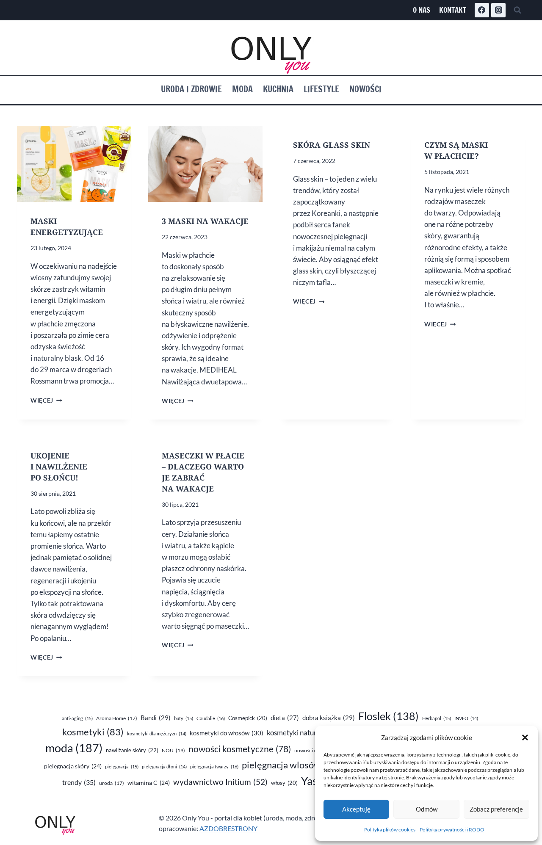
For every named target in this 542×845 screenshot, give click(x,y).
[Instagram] (498, 10)
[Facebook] (482, 10)
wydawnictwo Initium (220, 782)
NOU (173, 750)
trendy (79, 782)
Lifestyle (321, 89)
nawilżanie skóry (132, 750)
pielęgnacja (121, 766)
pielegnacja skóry (73, 766)
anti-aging (77, 718)
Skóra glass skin (331, 145)
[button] (525, 737)
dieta (285, 717)
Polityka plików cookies (389, 829)
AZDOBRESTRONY (228, 828)
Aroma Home (116, 718)
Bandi (156, 717)
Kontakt (452, 10)
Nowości (365, 89)
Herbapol (436, 718)
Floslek (388, 716)
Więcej (46, 400)
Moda (242, 89)
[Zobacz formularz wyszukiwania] (517, 10)
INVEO (466, 718)
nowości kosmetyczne (239, 748)
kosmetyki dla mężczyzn (156, 733)
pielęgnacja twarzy (214, 766)
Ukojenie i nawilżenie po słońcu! (58, 466)
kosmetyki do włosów (226, 733)
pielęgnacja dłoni (164, 766)
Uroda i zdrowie (191, 89)
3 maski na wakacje (205, 221)
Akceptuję (356, 809)
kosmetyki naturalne (306, 732)
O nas (421, 10)
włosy (284, 782)
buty (183, 718)
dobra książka (328, 717)
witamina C (148, 782)
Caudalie (210, 718)
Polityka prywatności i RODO (452, 829)
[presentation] (74, 164)
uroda (111, 783)
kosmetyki (93, 731)
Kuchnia (278, 89)
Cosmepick (247, 718)
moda (73, 748)
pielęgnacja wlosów (291, 764)
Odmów (426, 809)
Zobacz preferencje (496, 809)
